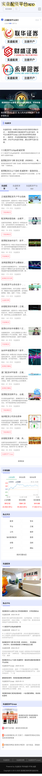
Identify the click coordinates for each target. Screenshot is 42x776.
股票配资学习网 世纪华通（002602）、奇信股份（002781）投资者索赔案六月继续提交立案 (19, 643)
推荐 (31, 532)
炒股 (11, 542)
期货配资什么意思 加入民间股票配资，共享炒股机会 (20, 114)
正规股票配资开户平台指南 (13, 196)
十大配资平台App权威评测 (13, 150)
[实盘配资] (18, 4)
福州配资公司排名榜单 (11, 416)
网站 (31, 548)
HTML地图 (32, 766)
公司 (11, 532)
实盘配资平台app (7, 454)
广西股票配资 (6, 212)
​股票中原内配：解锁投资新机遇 (16, 728)
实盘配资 (6, 760)
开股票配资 (5, 256)
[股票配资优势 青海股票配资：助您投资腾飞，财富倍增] (9, 716)
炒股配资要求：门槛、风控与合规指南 (18, 438)
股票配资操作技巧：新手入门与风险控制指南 (21, 240)
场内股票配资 (11, 537)
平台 (11, 526)
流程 (31, 542)
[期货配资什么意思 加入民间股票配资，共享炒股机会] (21, 104)
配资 (11, 521)
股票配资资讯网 (7, 278)
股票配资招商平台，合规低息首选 (16, 394)
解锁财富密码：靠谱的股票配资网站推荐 (16, 678)
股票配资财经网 (26, 770)
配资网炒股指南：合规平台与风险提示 (18, 218)
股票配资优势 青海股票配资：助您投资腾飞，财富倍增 (29, 716)
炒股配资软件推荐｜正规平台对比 (16, 306)
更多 (37, 20)
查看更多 (21, 461)
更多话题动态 (22, 554)
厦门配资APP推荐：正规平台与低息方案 (19, 372)
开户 (11, 548)
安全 (31, 521)
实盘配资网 (5, 300)
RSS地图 (25, 766)
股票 (31, 537)
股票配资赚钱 (6, 366)
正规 (31, 526)
